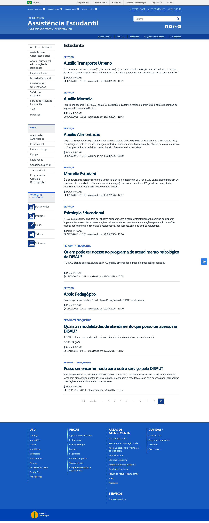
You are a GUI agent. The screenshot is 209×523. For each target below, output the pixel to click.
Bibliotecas (35, 453)
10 (139, 401)
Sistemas (40, 243)
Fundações (35, 472)
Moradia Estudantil (40, 78)
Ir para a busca (71, 9)
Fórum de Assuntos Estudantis (41, 102)
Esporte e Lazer (38, 73)
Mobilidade (35, 449)
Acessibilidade (137, 9)
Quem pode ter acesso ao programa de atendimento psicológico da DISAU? (121, 254)
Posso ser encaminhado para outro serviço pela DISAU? (113, 368)
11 (147, 401)
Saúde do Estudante (35, 93)
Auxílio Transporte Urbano (88, 63)
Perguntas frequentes (154, 36)
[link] (41, 127)
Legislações (36, 159)
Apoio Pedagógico (80, 294)
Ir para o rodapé (89, 9)
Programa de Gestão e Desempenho (37, 179)
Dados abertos (105, 36)
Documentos (42, 206)
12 (154, 401)
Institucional (37, 144)
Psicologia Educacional (84, 213)
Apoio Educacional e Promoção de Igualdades (40, 64)
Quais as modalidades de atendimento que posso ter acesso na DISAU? (120, 328)
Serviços (121, 36)
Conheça (34, 435)
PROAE (32, 127)
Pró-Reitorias (36, 476)
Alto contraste (156, 9)
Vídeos (39, 234)
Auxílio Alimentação (82, 134)
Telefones (134, 36)
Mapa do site (174, 9)
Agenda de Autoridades (37, 137)
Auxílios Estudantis (40, 47)
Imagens (40, 216)
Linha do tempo (39, 149)
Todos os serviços (117, 499)
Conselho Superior (40, 164)
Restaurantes (36, 458)
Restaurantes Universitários (38, 85)
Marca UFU (35, 439)
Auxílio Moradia (78, 99)
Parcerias (35, 114)
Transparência (38, 170)
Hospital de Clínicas (39, 467)
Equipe (34, 154)
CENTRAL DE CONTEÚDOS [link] (36, 196)
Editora (33, 462)
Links (38, 225)
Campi (33, 444)
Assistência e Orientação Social (40, 54)
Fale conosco (175, 36)
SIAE (32, 109)
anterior (93, 401)
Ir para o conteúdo (36, 9)
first (83, 401)
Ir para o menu (54, 9)
